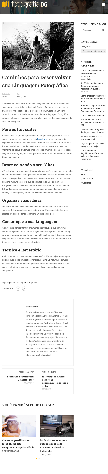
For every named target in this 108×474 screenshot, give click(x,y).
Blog (83, 174)
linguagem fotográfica (27, 282)
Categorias (86, 46)
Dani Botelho (32, 306)
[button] (36, 458)
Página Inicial (87, 170)
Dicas (4, 97)
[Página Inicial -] (24, 4)
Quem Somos (87, 178)
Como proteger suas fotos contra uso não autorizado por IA (93, 99)
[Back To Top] (102, 469)
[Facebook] (18, 289)
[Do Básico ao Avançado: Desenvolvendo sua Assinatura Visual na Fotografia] (57, 425)
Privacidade (86, 183)
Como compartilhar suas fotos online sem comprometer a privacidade (18, 444)
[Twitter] (24, 289)
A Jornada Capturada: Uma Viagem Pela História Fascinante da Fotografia (93, 108)
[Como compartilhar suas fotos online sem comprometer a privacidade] (19, 425)
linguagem (11, 282)
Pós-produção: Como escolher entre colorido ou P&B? (93, 122)
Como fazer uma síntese (92, 115)
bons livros (42, 139)
